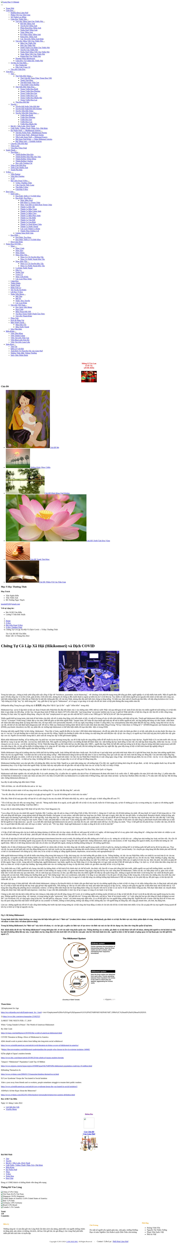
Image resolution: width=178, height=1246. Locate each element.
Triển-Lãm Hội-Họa (18, 165)
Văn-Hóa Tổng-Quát (19, 148)
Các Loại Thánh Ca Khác (30, 229)
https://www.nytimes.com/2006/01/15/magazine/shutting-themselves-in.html (30, 1074)
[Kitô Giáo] (19, 194)
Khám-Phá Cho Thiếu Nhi (30, 56)
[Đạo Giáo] (14, 192)
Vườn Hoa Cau (26, 122)
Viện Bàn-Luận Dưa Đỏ (20, 340)
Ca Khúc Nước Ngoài (23, 268)
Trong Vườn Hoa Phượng (30, 91)
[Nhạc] (16, 246)
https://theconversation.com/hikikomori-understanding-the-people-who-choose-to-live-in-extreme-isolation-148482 (46, 1049)
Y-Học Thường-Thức (23, 183)
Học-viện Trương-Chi (23, 163)
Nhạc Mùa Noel (26, 200)
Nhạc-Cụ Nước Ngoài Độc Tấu (32, 266)
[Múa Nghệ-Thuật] (25, 323)
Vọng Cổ (19, 274)
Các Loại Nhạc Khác (23, 279)
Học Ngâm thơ (21, 65)
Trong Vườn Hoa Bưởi (29, 89)
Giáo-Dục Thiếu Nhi (19, 19)
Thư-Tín (14, 346)
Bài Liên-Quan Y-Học (19, 181)
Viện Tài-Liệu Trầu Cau (20, 338)
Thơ (12, 74)
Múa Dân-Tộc (20, 325)
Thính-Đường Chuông (24, 161)
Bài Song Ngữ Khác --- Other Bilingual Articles (33, 139)
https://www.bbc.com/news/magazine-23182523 (21, 1016)
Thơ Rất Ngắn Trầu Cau (29, 82)
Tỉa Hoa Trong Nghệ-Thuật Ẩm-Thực (30, 314)
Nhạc (13, 246)
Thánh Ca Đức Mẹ (27, 207)
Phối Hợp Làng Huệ (120, 1241)
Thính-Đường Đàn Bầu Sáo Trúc (28, 157)
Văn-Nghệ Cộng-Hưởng (29, 85)
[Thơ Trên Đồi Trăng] (32, 76)
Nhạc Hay (19, 250)
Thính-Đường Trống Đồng (25, 159)
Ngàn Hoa (10, 1176)
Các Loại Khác (21, 303)
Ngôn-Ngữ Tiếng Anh (28, 30)
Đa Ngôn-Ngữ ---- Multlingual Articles (25, 130)
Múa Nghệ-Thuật (17, 322)
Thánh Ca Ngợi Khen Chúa (31, 224)
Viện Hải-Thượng (17, 176)
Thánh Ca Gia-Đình (28, 222)
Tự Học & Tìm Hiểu (19, 63)
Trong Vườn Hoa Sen (28, 93)
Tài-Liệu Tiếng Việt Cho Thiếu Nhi (29, 41)
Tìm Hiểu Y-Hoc (21, 187)
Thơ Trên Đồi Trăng (23, 76)
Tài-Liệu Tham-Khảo (23, 316)
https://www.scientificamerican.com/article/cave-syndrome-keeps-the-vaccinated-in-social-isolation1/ (39, 1087)
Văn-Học (9, 72)
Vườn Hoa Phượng (27, 117)
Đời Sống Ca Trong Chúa (30, 202)
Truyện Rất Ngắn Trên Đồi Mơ (27, 106)
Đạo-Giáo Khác (17, 242)
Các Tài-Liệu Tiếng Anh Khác (32, 39)
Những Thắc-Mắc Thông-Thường (24, 353)
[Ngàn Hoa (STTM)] (22, 244)
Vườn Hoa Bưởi (26, 115)
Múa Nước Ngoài (22, 327)
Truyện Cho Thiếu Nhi (29, 50)
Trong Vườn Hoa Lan (28, 100)
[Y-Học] (12, 172)
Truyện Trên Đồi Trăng (24, 111)
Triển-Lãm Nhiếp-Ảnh (19, 168)
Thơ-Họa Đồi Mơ (22, 102)
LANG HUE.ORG (72, 1241)
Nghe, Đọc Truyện (22, 301)
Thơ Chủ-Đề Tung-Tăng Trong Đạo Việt (36, 78)
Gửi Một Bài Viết (12, 1107)
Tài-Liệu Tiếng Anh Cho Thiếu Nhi (29, 21)
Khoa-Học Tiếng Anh (28, 37)
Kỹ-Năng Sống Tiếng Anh (30, 34)
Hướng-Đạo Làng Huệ (19, 13)
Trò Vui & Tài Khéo (18, 290)
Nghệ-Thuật (10, 150)
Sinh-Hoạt (10, 344)
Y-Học (8, 172)
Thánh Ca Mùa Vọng (28, 209)
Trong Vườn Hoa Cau (28, 96)
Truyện (13, 104)
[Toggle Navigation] (2, 4)
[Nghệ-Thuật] (16, 150)
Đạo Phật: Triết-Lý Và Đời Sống (28, 240)
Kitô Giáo (14, 194)
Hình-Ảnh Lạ (16, 288)
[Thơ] (15, 74)
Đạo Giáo (9, 192)
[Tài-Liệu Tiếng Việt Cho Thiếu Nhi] (44, 41)
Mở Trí (18, 298)
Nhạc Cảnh (19, 248)
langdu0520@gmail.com (10, 604)
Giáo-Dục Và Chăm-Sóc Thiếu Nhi (29, 61)
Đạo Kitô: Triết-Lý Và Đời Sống (28, 196)
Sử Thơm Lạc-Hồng (18, 17)
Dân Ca (18, 270)
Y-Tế (13, 178)
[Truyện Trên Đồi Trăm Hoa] (38, 113)
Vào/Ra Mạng (11, 1109)
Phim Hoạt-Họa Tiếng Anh (30, 28)
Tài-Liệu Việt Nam (18, 305)
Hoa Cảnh (19, 309)
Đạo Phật (14, 235)
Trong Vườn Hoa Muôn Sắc (31, 98)
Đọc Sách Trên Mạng (23, 307)
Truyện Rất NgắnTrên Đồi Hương (28, 109)
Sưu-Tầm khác (16, 329)
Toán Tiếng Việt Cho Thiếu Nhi (32, 54)
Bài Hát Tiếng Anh (27, 24)
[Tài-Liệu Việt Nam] (26, 305)
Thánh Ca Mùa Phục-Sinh (30, 216)
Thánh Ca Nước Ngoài (29, 226)
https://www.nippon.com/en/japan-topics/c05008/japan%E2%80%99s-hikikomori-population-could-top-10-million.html (46, 1066)
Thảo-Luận (15, 146)
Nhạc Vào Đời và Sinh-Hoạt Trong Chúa (36, 205)
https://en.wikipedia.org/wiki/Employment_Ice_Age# (21, 1012)
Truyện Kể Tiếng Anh (28, 26)
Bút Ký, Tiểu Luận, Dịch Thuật (23, 126)
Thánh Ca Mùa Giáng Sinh (30, 211)
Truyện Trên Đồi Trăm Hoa (26, 113)
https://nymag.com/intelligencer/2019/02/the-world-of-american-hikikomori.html (31, 1033)
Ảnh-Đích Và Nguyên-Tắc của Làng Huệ (27, 351)
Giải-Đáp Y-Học (21, 189)
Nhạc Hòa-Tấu (21, 255)
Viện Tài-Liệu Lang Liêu (20, 342)
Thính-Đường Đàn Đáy (24, 154)
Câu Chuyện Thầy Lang (24, 185)
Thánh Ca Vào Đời (27, 220)
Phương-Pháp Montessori (25, 58)
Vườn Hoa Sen (26, 120)
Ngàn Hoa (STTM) (13, 244)
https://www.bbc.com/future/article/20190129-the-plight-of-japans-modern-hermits (32, 1058)
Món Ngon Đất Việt (23, 312)
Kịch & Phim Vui (17, 320)
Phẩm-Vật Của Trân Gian (20, 15)
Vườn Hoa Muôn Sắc (28, 124)
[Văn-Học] (14, 72)
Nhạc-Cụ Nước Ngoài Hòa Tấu (32, 259)
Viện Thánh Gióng (18, 336)
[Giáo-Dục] (14, 11)
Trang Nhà (10, 8)
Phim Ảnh (15, 318)
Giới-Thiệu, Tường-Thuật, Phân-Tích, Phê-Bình (29, 128)
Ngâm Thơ (19, 272)
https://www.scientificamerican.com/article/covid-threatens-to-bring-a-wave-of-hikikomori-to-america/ (39, 1045)
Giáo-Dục (9, 10)
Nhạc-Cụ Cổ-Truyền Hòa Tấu (31, 257)
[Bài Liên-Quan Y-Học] (29, 181)
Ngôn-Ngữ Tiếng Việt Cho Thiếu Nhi (34, 52)
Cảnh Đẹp (15, 281)
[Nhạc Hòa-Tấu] (28, 255)
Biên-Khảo (10, 331)
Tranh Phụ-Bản (16, 170)
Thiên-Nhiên (15, 283)
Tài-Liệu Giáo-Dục (18, 69)
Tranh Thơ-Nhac (26, 80)
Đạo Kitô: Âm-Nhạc (23, 198)
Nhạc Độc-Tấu (21, 261)
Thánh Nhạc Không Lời (29, 231)
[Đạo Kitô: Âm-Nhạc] (32, 198)
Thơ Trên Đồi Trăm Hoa (24, 87)
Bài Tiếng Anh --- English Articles (28, 141)
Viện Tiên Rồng (17, 333)
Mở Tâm (18, 296)
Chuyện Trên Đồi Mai (19, 144)
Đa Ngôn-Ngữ (11, 1170)
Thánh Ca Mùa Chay (28, 213)
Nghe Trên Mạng (17, 294)
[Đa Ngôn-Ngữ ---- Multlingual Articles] (41, 131)
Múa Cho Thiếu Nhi (28, 43)
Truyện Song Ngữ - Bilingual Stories (29, 135)
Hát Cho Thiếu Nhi (27, 45)
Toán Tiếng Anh (26, 32)
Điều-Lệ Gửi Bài (17, 349)
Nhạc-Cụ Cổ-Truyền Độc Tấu (31, 264)
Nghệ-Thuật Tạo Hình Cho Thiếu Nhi (35, 48)
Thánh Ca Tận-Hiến (28, 218)
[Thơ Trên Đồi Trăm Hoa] (35, 87)
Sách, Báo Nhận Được (19, 355)
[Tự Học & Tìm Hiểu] (27, 63)
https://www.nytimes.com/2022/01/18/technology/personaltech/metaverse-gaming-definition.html (38, 1095)
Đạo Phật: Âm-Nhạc (23, 237)
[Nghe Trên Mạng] (25, 294)
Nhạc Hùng (19, 253)
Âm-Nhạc (14, 152)
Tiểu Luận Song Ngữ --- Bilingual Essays (31, 137)
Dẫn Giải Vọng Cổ (22, 67)
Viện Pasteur (15, 174)
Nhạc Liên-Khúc (21, 277)
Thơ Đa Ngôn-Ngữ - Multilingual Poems (31, 133)
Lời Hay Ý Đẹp (17, 292)
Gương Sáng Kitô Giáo (24, 233)
